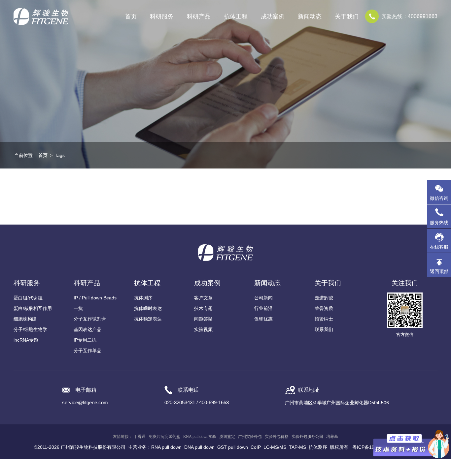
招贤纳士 (324, 318)
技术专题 (203, 308)
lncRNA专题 (26, 340)
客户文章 (203, 297)
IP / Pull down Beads (95, 297)
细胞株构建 (25, 318)
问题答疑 (203, 318)
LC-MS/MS (274, 447)
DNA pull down (199, 447)
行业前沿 (263, 308)
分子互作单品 (87, 350)
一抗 (78, 308)
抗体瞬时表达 (148, 308)
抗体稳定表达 (148, 318)
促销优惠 (263, 318)
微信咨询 (439, 198)
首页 (131, 16)
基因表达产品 (87, 329)
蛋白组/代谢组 (28, 297)
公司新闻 (263, 297)
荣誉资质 (324, 308)
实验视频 (203, 329)
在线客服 (439, 247)
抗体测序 (143, 297)
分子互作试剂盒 (90, 318)
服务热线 (440, 219)
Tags (60, 155)
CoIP (256, 447)
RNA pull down (166, 447)
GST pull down (232, 447)
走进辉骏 (324, 297)
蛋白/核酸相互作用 (33, 308)
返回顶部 (439, 271)
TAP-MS (297, 447)
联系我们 (324, 329)
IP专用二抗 (85, 340)
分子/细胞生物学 (30, 329)
